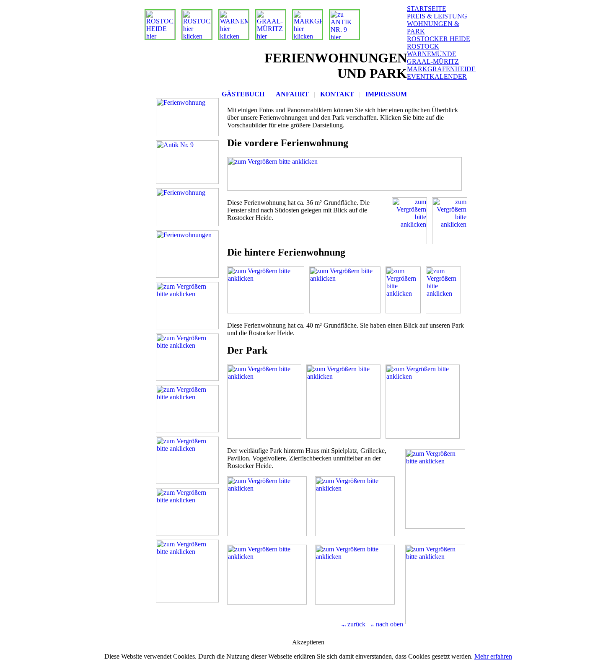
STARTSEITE (426, 8)
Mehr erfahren (493, 656)
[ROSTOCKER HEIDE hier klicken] (158, 37)
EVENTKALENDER (437, 76)
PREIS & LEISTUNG (437, 16)
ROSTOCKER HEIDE (438, 38)
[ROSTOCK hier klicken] (194, 37)
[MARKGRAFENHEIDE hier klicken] (305, 37)
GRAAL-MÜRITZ (433, 61)
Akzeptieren (308, 642)
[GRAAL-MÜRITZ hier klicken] (268, 37)
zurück (355, 624)
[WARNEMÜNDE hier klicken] (231, 37)
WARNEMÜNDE (431, 53)
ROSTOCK (423, 46)
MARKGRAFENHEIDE (441, 68)
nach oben (388, 624)
